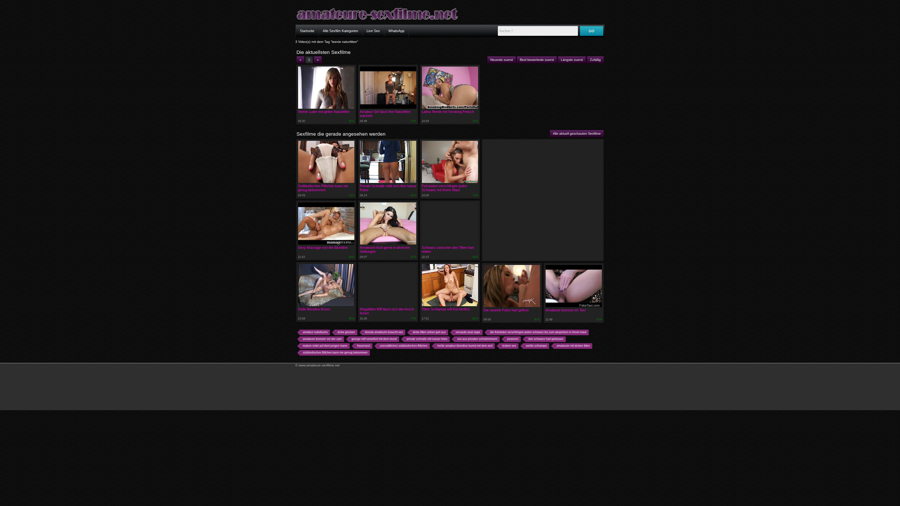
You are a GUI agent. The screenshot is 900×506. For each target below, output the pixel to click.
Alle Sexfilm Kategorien (340, 31)
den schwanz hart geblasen (545, 339)
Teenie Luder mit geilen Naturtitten (323, 112)
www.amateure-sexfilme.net (319, 365)
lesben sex (509, 345)
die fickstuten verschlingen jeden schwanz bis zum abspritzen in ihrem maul (538, 332)
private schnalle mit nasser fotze (427, 339)
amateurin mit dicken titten (573, 345)
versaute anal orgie (468, 332)
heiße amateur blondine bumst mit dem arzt (464, 345)
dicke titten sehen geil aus (429, 332)
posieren (512, 339)
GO (591, 31)
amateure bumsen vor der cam (322, 339)
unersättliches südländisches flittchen (404, 345)
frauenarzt (363, 345)
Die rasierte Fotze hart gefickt (506, 310)
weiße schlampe (536, 345)
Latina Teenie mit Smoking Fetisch (448, 112)
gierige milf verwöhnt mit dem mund (374, 339)
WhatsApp (396, 31)
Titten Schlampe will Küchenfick (446, 309)
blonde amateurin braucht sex (384, 332)
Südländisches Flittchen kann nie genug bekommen (323, 188)
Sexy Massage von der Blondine (323, 247)
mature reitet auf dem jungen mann (325, 345)
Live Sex (373, 31)
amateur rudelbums (315, 332)
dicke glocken (346, 332)
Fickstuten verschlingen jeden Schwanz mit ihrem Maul (444, 188)
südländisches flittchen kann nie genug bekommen (335, 352)
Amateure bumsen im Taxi (565, 310)
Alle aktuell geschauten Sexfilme (577, 133)
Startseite (307, 31)
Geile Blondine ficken (314, 309)
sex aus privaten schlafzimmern (477, 339)
